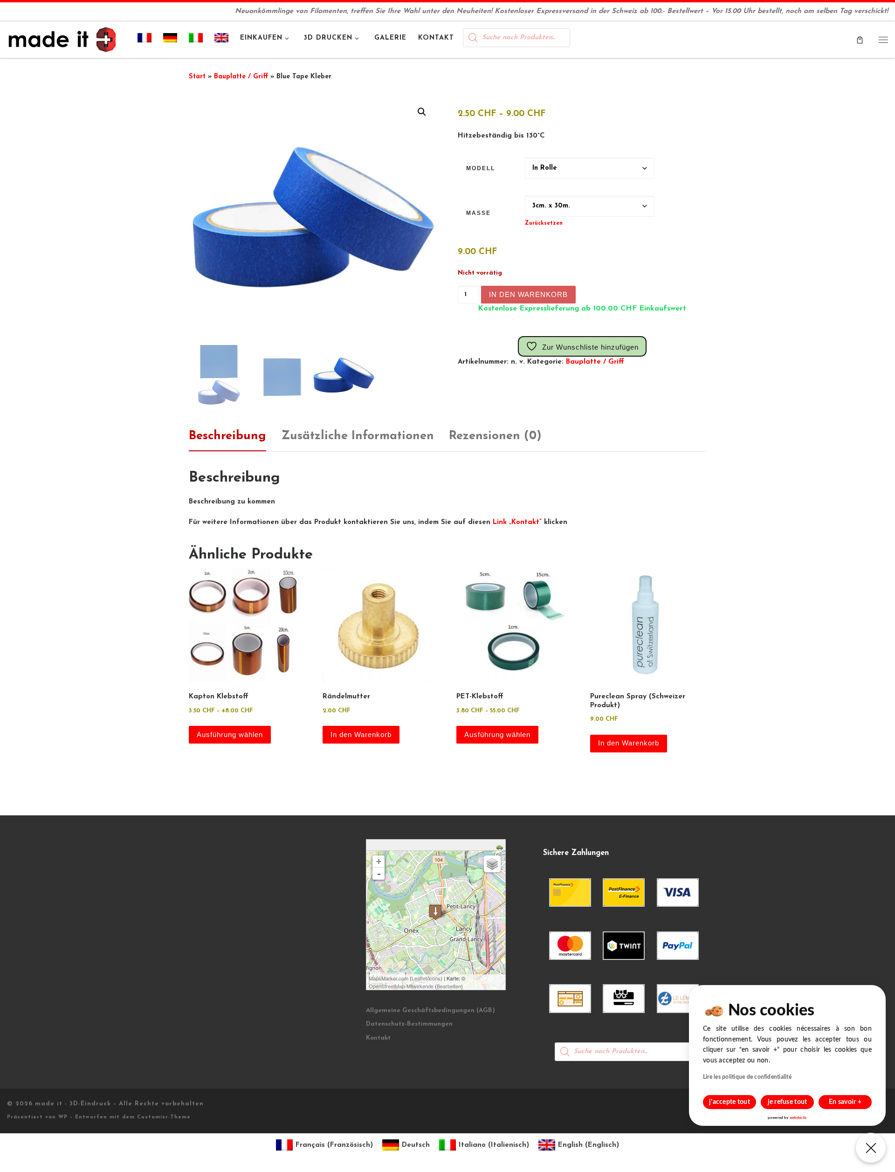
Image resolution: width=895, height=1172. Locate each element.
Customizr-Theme (164, 1117)
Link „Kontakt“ (517, 522)
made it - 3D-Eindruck (73, 1104)
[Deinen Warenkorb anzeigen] (860, 39)
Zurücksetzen (544, 223)
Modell (480, 168)
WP (63, 1117)
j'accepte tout (729, 1102)
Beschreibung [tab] (227, 436)
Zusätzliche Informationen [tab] (357, 436)
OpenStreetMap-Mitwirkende (401, 986)
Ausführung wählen (230, 734)
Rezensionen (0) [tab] (495, 436)
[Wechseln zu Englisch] (222, 39)
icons (434, 978)
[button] (421, 111)
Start (197, 76)
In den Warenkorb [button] (361, 734)
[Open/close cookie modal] (871, 1148)
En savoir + (845, 1102)
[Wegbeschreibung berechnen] (500, 846)
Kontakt (378, 1038)
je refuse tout (787, 1102)
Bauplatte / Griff (241, 76)
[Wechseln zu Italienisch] (196, 39)
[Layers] (492, 863)
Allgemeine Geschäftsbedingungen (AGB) (430, 1010)
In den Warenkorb (528, 294)
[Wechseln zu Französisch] (145, 39)
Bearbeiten (449, 986)
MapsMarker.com (388, 978)
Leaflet (419, 978)
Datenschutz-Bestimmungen (409, 1024)
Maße (478, 213)
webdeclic (798, 1118)
